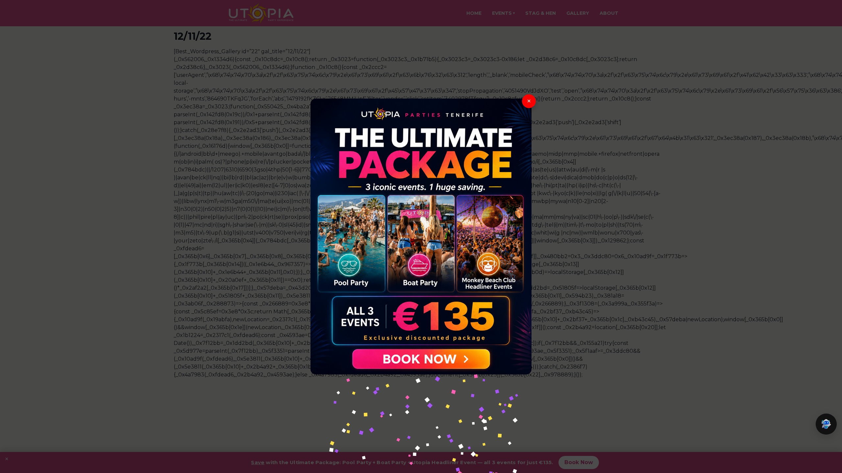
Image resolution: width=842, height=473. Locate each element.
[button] (826, 424)
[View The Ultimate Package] (421, 236)
